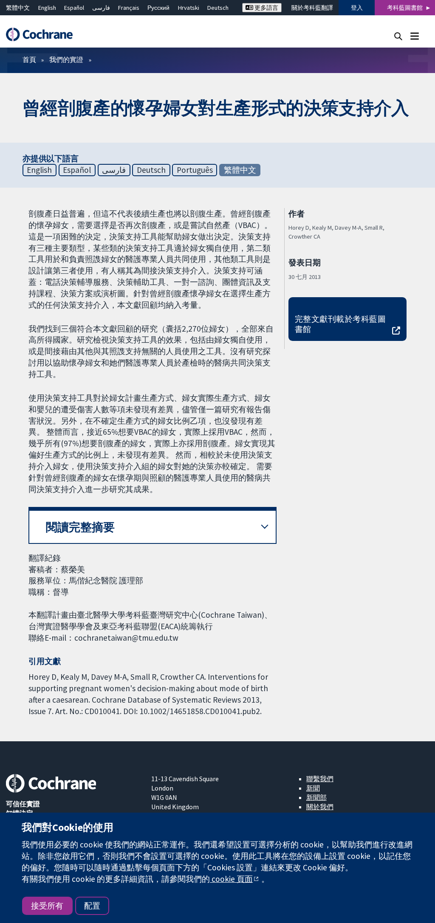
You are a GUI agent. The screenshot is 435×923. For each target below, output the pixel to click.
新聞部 (316, 797)
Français (128, 7)
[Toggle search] (398, 36)
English (47, 7)
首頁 (29, 59)
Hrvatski (188, 7)
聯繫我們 (319, 778)
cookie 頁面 (231, 879)
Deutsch (218, 7)
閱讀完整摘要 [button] (80, 527)
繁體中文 (18, 7)
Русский (158, 7)
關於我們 (319, 806)
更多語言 (265, 7)
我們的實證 (66, 59)
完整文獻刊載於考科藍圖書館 (340, 324)
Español (74, 7)
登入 (357, 7)
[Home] (43, 35)
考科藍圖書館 (405, 7)
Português (195, 170)
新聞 (313, 788)
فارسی (101, 7)
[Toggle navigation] (414, 36)
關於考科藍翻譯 (312, 7)
